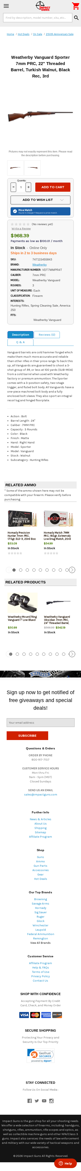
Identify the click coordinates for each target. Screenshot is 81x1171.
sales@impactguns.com (40, 794)
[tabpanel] (22, 534)
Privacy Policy (40, 976)
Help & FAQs (40, 967)
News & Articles (40, 819)
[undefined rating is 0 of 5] (20, 224)
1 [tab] (14, 570)
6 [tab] (47, 570)
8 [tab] (60, 570)
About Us (40, 823)
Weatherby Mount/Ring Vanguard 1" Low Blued (22, 618)
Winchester (40, 925)
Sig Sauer (40, 912)
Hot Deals (40, 879)
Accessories (40, 870)
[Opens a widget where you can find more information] (65, 1164)
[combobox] (37, 17)
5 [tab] (40, 570)
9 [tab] (67, 570)
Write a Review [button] (21, 228)
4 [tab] (34, 570)
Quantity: (21, 180)
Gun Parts (40, 866)
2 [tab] (20, 570)
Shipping (40, 828)
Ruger (40, 916)
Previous (9, 570)
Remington (40, 938)
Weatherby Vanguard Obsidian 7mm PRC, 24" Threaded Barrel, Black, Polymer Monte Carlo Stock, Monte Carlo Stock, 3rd (57, 624)
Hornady (40, 908)
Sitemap (40, 832)
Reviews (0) (47, 334)
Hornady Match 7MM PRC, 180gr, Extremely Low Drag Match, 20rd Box (57, 537)
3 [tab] (27, 570)
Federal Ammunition (40, 934)
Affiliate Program (40, 836)
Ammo (40, 861)
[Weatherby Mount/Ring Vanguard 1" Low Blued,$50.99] (22, 603)
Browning (40, 899)
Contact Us (40, 980)
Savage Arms (40, 903)
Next (72, 570)
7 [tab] (53, 570)
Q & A (20, 342)
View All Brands (40, 943)
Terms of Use (40, 972)
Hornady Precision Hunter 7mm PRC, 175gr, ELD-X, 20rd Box (22, 535)
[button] (40, 1056)
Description (20, 334)
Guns (40, 857)
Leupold (40, 930)
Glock (40, 921)
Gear (40, 874)
